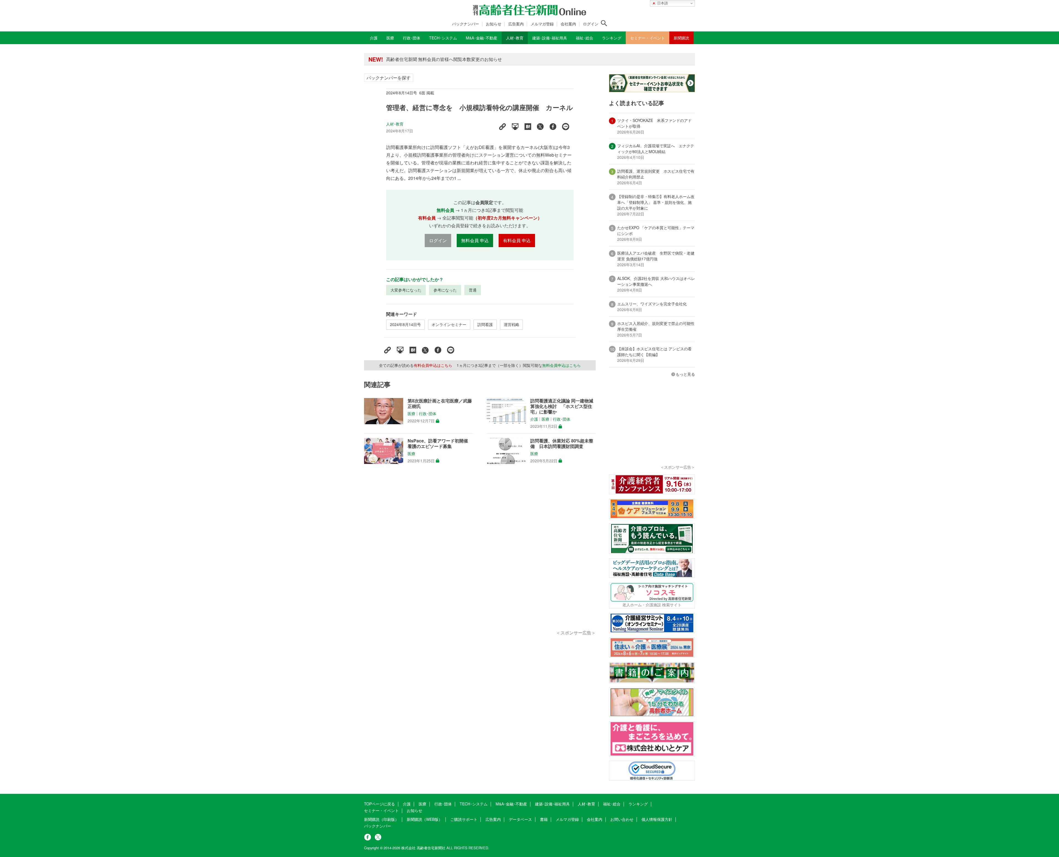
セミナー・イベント (381, 810)
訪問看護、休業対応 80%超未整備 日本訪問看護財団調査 (561, 443)
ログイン (590, 23)
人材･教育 (395, 124)
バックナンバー (465, 23)
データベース (520, 819)
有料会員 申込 (517, 240)
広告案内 (516, 23)
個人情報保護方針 (656, 819)
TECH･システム (474, 804)
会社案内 (568, 23)
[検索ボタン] (604, 23)
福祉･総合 (612, 804)
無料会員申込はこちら (561, 365)
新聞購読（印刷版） (381, 819)
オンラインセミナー (449, 324)
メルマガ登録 (542, 23)
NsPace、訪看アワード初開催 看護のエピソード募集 (438, 443)
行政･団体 (427, 414)
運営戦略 (511, 324)
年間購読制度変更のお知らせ (414, 59)
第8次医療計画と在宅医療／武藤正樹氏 (440, 403)
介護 (534, 419)
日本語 (662, 3)
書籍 (544, 819)
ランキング (638, 804)
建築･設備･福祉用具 (552, 804)
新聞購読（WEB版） (424, 819)
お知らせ (493, 23)
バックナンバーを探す (389, 77)
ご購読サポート (463, 819)
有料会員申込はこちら (433, 365)
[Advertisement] (480, 553)
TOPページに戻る (379, 804)
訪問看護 (485, 324)
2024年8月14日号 (405, 324)
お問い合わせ (621, 819)
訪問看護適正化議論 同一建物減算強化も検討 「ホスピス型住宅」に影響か (561, 406)
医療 (411, 414)
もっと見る (685, 374)
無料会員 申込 (475, 240)
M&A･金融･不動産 (511, 804)
